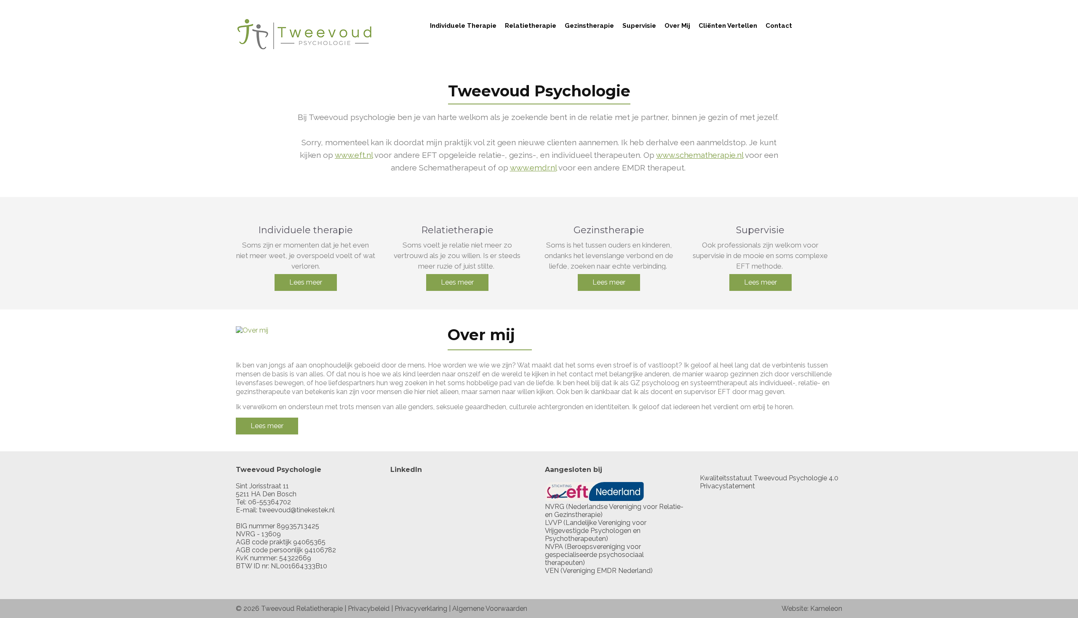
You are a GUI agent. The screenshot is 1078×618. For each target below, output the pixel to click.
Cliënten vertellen (728, 25)
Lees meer (305, 282)
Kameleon (826, 609)
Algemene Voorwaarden (489, 609)
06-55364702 (269, 502)
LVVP (553, 523)
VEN (552, 571)
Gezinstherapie (589, 25)
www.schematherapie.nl (699, 155)
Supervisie (639, 25)
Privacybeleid (369, 609)
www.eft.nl (354, 155)
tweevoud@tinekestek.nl (297, 510)
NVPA (554, 547)
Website (794, 609)
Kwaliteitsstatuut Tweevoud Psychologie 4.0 (769, 478)
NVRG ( (556, 507)
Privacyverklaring (421, 609)
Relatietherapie (530, 25)
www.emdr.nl (533, 167)
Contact (779, 25)
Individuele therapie (463, 25)
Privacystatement (727, 486)
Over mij (677, 25)
